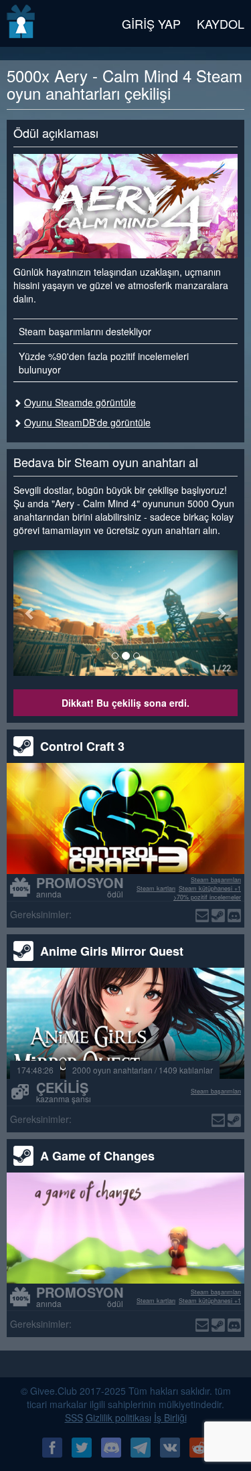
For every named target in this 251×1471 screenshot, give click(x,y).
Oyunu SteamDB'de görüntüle (87, 422)
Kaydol (220, 23)
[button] (30, 613)
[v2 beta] (22, 23)
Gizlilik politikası (118, 1417)
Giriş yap (151, 23)
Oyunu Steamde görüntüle (80, 402)
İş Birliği (170, 1417)
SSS (74, 1417)
